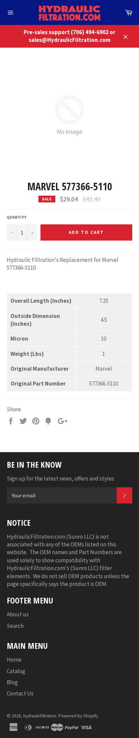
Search (15, 626)
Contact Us (20, 693)
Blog (12, 682)
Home (14, 659)
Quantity (16, 217)
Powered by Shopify (78, 716)
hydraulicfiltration (39, 716)
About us (18, 614)
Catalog (16, 671)
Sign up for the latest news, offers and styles (60, 478)
